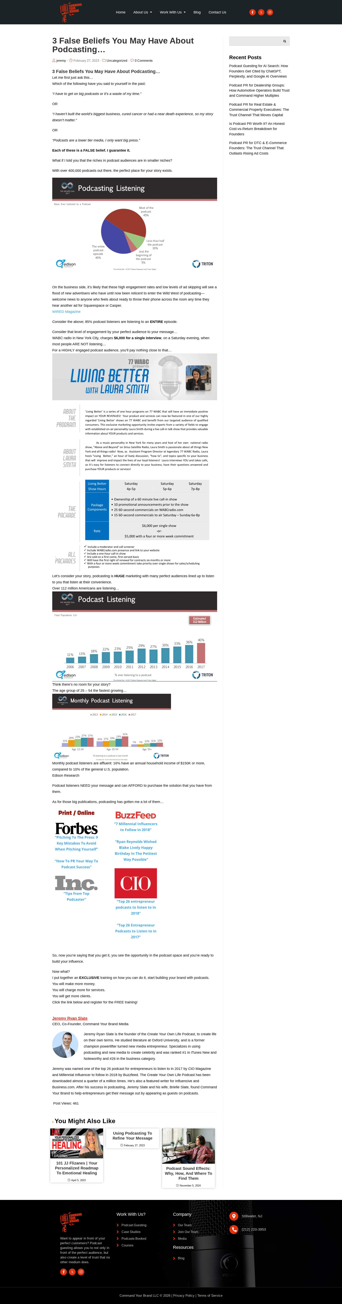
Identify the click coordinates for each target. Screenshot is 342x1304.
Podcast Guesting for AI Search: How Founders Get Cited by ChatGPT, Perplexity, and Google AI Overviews (258, 71)
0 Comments (144, 60)
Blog (197, 12)
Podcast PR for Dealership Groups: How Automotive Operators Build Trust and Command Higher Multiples (259, 90)
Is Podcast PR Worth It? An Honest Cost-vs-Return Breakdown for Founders (257, 129)
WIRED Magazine (66, 312)
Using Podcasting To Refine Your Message (132, 1135)
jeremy (61, 60)
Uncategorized (117, 60)
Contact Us (217, 12)
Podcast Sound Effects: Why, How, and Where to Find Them (188, 1173)
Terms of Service (209, 1295)
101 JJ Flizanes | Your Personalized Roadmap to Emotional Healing (76, 1168)
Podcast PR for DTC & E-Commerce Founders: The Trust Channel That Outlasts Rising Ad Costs (258, 148)
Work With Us (171, 12)
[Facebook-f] (252, 12)
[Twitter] (261, 12)
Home (120, 12)
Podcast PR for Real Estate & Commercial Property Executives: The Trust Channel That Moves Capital (259, 109)
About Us (140, 12)
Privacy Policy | (185, 1295)
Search (285, 40)
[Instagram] (270, 12)
